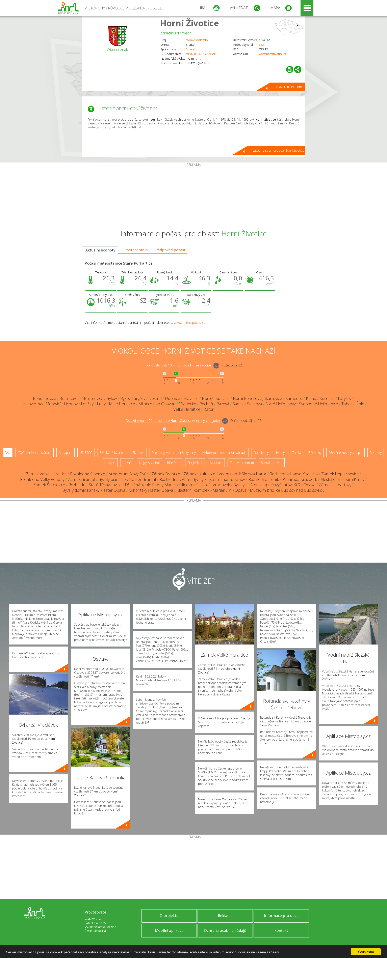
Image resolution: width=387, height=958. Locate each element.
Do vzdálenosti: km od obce (178, 365)
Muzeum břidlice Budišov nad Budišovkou (287, 490)
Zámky (296, 452)
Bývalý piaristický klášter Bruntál (127, 479)
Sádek (238, 404)
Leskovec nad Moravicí (41, 404)
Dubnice (172, 398)
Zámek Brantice (166, 474)
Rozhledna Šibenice (87, 474)
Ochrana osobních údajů (225, 930)
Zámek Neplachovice (340, 474)
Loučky (87, 404)
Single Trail (195, 462)
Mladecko (187, 404)
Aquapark (65, 452)
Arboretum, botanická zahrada (225, 452)
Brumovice (93, 398)
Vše (7, 452)
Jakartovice (272, 398)
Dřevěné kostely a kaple (345, 452)
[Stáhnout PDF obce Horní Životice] (289, 69)
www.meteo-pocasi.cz (189, 322)
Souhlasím (366, 951)
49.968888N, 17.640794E (202, 54)
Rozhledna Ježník (263, 479)
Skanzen (138, 452)
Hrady (280, 452)
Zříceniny (314, 452)
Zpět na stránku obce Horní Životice (278, 150)
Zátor (209, 409)
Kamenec (294, 398)
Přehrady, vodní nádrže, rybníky (174, 452)
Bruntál (190, 49)
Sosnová (254, 404)
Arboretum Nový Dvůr (128, 474)
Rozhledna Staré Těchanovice (95, 484)
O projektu (169, 915)
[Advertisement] (193, 197)
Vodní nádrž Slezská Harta (242, 474)
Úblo (360, 404)
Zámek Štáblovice (49, 484)
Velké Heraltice (186, 409)
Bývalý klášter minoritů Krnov (218, 479)
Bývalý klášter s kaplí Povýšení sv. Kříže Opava (274, 484)
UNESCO (86, 452)
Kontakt (281, 930)
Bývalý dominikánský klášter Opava (93, 490)
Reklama (225, 915)
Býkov (112, 398)
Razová (222, 404)
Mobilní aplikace (169, 930)
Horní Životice (189, 23)
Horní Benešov (246, 398)
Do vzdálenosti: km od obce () (173, 421)
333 (261, 45)
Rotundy (376, 452)
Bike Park (173, 462)
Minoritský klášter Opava (151, 490)
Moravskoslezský (197, 40)
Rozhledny (261, 452)
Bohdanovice (44, 398)
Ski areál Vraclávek (213, 484)
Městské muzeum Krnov (342, 479)
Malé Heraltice (122, 404)
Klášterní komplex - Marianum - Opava (212, 490)
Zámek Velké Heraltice (46, 474)
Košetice (327, 398)
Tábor (346, 404)
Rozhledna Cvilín (174, 479)
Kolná (311, 398)
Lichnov (71, 404)
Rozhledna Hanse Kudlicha (294, 474)
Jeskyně (110, 462)
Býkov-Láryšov (132, 398)
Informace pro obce (281, 915)
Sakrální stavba (271, 462)
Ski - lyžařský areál (112, 452)
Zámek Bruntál (81, 479)
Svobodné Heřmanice (318, 404)
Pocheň (206, 404)
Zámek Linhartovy (335, 484)
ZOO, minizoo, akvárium (34, 452)
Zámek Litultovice (199, 474)
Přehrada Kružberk (299, 479)
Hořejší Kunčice (216, 398)
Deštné (155, 398)
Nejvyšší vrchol (149, 462)
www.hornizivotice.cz (272, 54)
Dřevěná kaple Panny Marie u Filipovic (159, 484)
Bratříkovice (70, 398)
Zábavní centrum (242, 462)
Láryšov (345, 398)
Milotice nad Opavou (156, 404)
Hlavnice (191, 398)
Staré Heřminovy (280, 404)
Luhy (101, 404)
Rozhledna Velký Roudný (42, 479)
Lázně (127, 462)
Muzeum (216, 462)
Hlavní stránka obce (290, 87)
